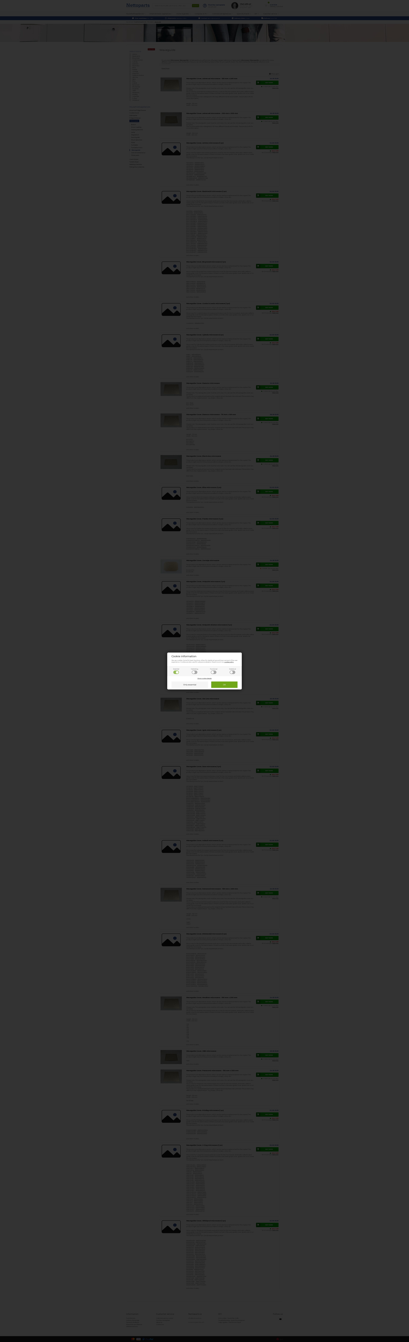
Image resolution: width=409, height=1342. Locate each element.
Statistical (232, 669)
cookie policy (229, 662)
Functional (213, 669)
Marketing (194, 669)
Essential (176, 669)
